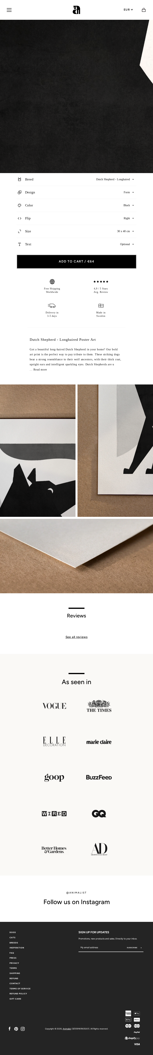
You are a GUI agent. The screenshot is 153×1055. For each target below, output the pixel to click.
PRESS (13, 958)
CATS (13, 937)
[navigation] (9, 10)
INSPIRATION (17, 948)
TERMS (13, 968)
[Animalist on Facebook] (10, 1028)
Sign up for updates (93, 932)
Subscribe (132, 948)
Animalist (67, 1028)
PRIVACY (14, 963)
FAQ (12, 953)
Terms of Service (20, 989)
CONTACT (15, 983)
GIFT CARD (15, 999)
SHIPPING (15, 973)
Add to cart (76, 261)
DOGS (13, 932)
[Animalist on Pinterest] (16, 1028)
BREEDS (14, 943)
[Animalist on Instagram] (23, 1028)
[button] (76, 179)
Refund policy (18, 994)
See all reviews (77, 637)
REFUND (14, 978)
